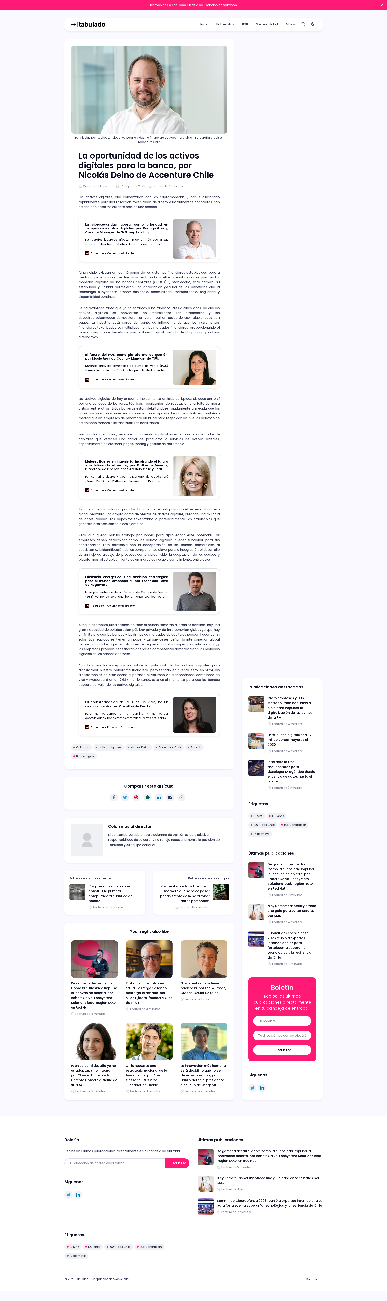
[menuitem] (204, 24)
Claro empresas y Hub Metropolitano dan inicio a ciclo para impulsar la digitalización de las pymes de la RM (290, 708)
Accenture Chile (170, 747)
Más (289, 24)
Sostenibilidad (267, 24)
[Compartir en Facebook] (114, 797)
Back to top (314, 1279)
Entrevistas (225, 24)
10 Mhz (258, 816)
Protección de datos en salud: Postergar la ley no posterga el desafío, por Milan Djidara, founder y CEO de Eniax (149, 993)
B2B (245, 24)
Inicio (204, 24)
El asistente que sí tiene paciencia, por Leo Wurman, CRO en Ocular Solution (203, 988)
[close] (382, 5)
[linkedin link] (262, 1088)
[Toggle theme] (313, 24)
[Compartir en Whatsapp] (148, 797)
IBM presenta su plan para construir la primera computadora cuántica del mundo (111, 893)
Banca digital (85, 756)
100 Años (278, 816)
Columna (82, 747)
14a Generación (295, 825)
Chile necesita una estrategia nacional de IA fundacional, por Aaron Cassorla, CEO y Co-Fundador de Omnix (146, 1075)
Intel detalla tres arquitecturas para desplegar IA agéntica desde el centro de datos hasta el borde (291, 772)
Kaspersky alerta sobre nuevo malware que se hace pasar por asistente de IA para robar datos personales (185, 893)
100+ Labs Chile (264, 825)
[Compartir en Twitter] (125, 797)
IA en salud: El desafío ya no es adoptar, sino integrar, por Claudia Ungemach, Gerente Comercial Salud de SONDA (94, 1075)
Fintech (196, 747)
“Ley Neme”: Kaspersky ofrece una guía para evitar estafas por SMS (292, 911)
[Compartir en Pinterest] (136, 797)
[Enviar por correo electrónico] (170, 797)
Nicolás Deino (140, 747)
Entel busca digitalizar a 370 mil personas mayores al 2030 (291, 740)
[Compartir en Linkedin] (159, 797)
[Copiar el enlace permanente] (181, 797)
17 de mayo (262, 834)
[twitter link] (252, 1088)
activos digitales (110, 747)
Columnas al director (98, 186)
